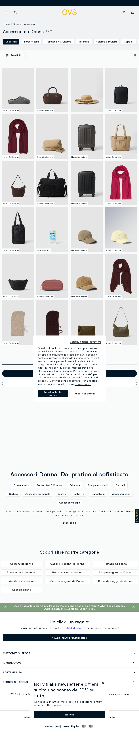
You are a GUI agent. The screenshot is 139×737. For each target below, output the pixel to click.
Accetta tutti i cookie (52, 393)
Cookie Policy (83, 383)
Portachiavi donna (115, 563)
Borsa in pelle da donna (21, 572)
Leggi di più (69, 522)
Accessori (30, 24)
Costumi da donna (21, 563)
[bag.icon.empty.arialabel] (132, 12)
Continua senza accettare (85, 341)
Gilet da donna (21, 589)
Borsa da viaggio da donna (115, 581)
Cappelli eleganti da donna (67, 563)
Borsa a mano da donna (67, 572)
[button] (137, 516)
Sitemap (110, 716)
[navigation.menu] (6, 12)
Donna (17, 24)
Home (6, 24)
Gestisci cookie (85, 393)
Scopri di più (87, 608)
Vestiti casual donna (21, 581)
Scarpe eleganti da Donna (115, 572)
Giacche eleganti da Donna (67, 581)
